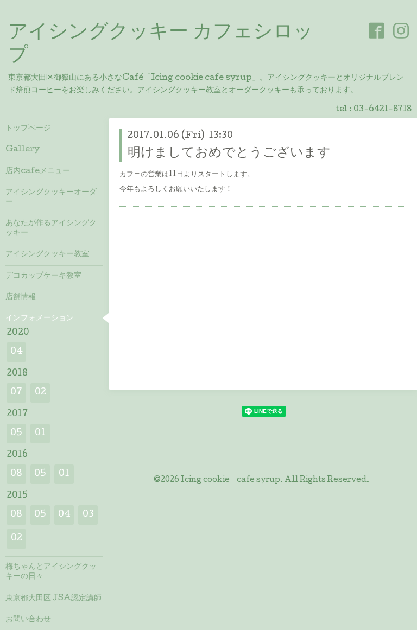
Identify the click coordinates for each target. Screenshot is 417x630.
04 (16, 352)
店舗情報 (20, 297)
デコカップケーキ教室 (43, 276)
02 (40, 392)
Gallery (22, 149)
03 (88, 514)
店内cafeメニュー (37, 171)
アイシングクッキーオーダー (51, 197)
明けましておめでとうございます (229, 153)
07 (16, 392)
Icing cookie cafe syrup (230, 480)
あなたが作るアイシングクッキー (51, 228)
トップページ (28, 128)
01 (40, 433)
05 (16, 433)
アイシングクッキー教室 (47, 254)
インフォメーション (39, 318)
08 (16, 474)
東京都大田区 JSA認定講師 (53, 598)
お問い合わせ (28, 619)
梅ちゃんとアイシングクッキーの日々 (51, 572)
